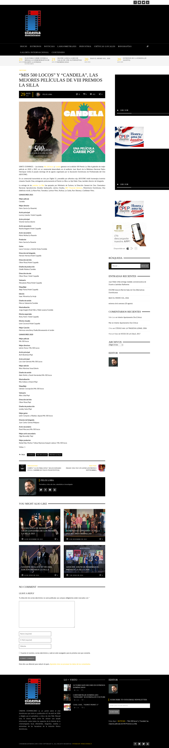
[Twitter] (143, 2)
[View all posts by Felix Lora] (38, 94)
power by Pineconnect (82, 744)
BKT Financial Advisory (73, 188)
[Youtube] (147, 2)
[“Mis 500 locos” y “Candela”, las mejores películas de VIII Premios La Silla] (62, 132)
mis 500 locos (42, 454)
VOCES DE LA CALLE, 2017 (130, 334)
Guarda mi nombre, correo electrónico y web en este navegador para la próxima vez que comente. (55, 653)
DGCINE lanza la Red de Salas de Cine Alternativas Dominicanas (69, 60)
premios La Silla (38, 185)
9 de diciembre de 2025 (78, 539)
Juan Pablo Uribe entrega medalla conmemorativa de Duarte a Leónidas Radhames (37, 61)
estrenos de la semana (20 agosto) (134, 59)
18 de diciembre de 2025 (33, 539)
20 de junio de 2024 (31, 575)
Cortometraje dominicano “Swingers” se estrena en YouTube (89, 696)
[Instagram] (139, 2)
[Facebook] (135, 2)
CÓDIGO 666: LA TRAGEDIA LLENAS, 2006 (131, 328)
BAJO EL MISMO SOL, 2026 (100, 58)
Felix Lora (47, 94)
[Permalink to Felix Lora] (113, 362)
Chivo (111, 328)
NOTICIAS (22, 70)
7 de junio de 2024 (76, 575)
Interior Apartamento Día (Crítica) (130, 317)
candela (31, 454)
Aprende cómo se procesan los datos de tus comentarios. (70, 664)
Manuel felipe (113, 334)
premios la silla (55, 454)
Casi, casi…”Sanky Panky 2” (86, 705)
